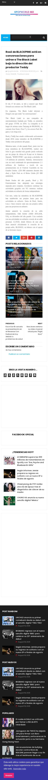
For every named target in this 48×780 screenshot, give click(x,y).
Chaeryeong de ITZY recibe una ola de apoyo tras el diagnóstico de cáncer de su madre (30, 488)
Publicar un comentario (19, 354)
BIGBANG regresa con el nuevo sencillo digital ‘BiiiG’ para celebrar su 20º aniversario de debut (30, 635)
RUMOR (13, 74)
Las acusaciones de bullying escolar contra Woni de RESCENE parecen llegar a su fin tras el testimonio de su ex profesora (23, 752)
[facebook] (33, 3)
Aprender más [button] (19, 769)
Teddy (10, 250)
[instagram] (45, 3)
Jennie (10, 298)
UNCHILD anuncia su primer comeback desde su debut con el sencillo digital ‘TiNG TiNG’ (30, 620)
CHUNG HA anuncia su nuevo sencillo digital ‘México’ (30, 499)
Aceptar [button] (8, 775)
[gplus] (41, 3)
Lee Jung (11, 274)
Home (5, 37)
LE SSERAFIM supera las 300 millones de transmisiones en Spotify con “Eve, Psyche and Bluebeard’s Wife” (30, 461)
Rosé (8, 74)
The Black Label (23, 74)
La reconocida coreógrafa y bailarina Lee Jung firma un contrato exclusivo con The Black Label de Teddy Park (23, 284)
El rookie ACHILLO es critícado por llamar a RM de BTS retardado (30, 722)
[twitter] (37, 3)
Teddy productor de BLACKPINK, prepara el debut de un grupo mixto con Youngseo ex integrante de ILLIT (24, 261)
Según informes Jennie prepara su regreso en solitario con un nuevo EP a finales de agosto (29, 474)
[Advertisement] (25, 404)
